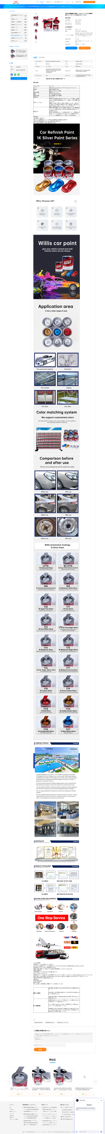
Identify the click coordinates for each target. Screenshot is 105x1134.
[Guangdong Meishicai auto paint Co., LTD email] (12, 74)
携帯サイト (12, 1117)
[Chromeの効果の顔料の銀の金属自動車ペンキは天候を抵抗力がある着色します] (63, 1077)
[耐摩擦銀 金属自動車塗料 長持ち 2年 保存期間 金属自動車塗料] (84, 1077)
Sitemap (12, 1115)
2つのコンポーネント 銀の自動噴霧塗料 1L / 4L (21, 55)
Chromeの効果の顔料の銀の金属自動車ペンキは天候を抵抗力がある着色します (63, 1090)
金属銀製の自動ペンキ (50, 1022)
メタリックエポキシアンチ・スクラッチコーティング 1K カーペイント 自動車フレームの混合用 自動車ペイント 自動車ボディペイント (49, 1116)
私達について (13, 1111)
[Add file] (77, 1131)
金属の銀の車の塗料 (38, 1022)
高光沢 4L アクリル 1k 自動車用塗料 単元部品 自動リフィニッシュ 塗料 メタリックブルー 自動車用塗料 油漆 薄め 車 (49, 1109)
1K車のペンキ (18, 27)
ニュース (12, 1113)
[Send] (101, 1131)
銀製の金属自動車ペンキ (18, 35)
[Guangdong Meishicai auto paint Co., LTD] (16, 2)
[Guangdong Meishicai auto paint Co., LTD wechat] (18, 74)
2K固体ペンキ (18, 30)
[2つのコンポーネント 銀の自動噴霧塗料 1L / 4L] (13, 56)
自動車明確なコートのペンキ (18, 16)
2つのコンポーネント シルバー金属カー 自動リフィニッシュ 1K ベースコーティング (21, 51)
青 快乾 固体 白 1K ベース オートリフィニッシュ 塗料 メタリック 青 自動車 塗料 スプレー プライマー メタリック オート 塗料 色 (49, 1123)
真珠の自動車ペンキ (18, 32)
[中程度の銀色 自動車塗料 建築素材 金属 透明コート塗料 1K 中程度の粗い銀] (41, 1077)
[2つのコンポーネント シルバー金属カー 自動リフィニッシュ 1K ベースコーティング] (13, 51)
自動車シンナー (18, 19)
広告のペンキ (18, 40)
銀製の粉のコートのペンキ (63, 1022)
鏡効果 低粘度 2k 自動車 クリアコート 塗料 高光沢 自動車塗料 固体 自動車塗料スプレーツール (31, 1109)
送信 (40, 1049)
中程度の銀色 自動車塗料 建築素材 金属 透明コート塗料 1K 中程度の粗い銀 (41, 1090)
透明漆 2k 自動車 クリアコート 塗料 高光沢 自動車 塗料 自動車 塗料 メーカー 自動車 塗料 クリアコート (31, 1123)
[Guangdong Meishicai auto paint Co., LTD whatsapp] (15, 74)
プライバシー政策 (14, 1119)
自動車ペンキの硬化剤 (18, 21)
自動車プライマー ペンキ (18, 38)
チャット (89, 1)
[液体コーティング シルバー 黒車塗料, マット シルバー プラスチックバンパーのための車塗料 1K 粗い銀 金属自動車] (20, 1077)
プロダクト (12, 1109)
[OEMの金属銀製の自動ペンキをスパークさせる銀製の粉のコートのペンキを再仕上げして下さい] (51, 25)
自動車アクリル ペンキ (18, 24)
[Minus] (101, 1100)
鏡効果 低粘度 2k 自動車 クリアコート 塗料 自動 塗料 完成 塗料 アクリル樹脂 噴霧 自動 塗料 (31, 1116)
